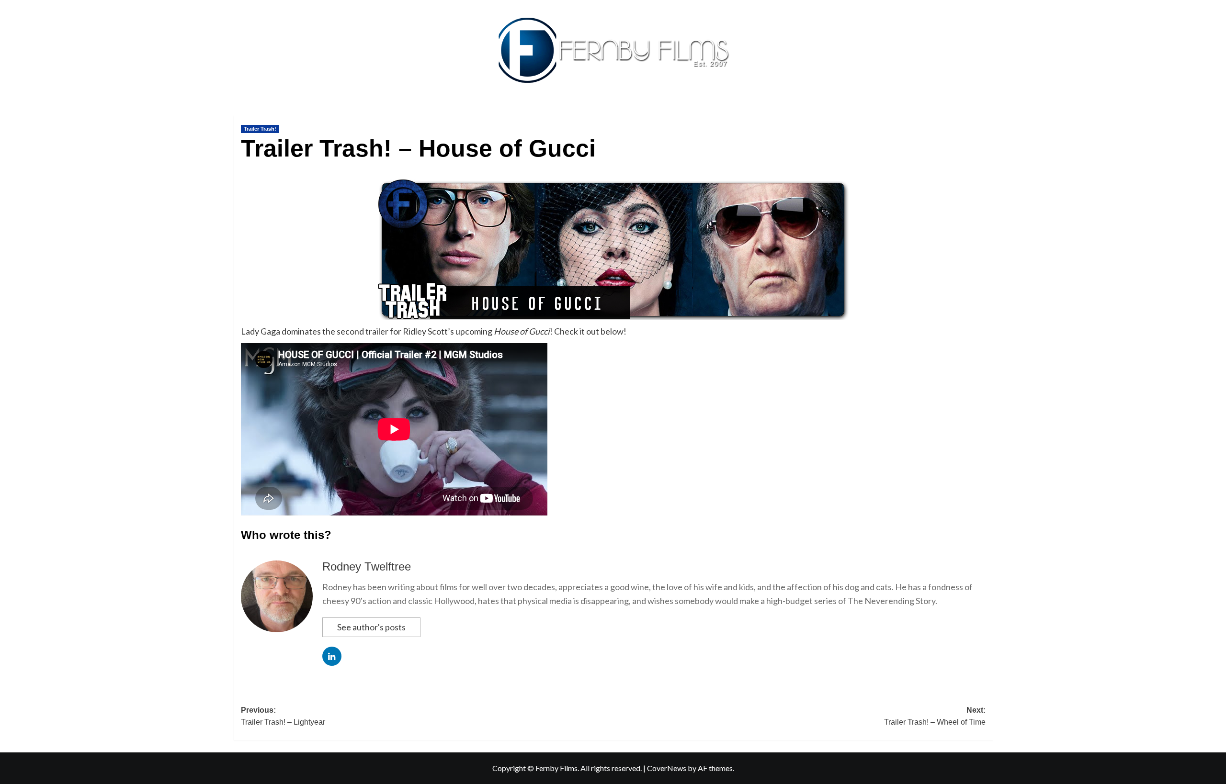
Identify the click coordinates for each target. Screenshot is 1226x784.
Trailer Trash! (260, 129)
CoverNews (666, 768)
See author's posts (371, 627)
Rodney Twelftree (366, 566)
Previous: (283, 716)
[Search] (987, 113)
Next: (935, 716)
